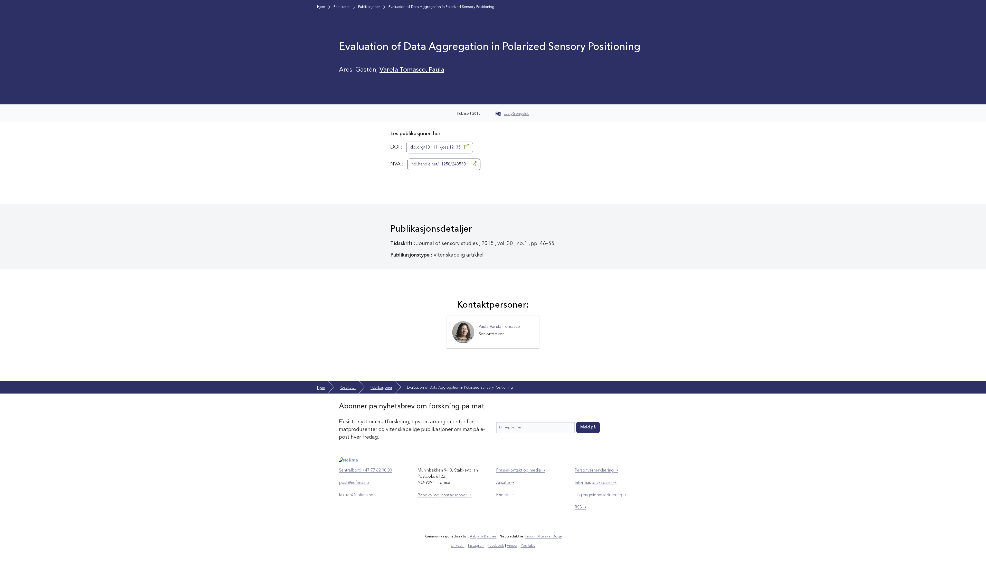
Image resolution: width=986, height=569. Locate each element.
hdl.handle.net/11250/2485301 (440, 164)
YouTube (528, 545)
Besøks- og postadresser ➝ (445, 495)
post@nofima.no (354, 483)
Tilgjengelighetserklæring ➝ (601, 495)
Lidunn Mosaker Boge (543, 536)
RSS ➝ (580, 507)
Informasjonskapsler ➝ (596, 483)
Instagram (476, 545)
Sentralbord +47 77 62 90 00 (365, 470)
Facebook (496, 545)
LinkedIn (457, 545)
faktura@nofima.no (356, 495)
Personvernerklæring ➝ (596, 470)
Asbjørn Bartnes (483, 536)
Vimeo (512, 545)
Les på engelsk (516, 113)
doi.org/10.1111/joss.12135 (436, 147)
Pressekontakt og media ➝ (520, 470)
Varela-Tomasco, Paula (412, 70)
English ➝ (505, 495)
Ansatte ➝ (505, 483)
